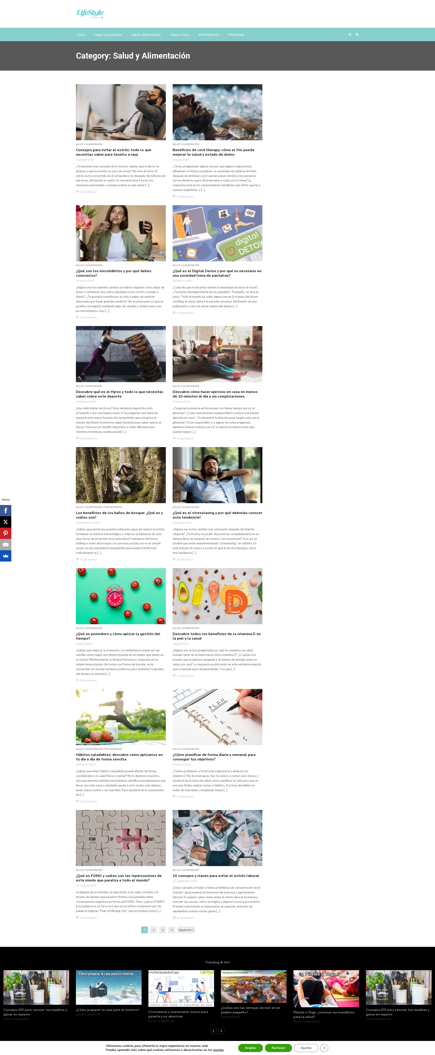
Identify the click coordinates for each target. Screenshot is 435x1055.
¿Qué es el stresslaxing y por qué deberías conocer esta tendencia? (217, 515)
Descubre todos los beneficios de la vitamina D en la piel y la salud (217, 636)
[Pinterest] (5, 533)
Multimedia (236, 34)
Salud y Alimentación (146, 34)
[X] (5, 522)
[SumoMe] (5, 556)
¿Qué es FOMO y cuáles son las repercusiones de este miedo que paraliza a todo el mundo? (119, 878)
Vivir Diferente (208, 34)
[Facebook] (5, 510)
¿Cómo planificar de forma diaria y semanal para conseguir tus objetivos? (214, 757)
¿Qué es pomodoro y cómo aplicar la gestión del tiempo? (118, 636)
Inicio (81, 34)
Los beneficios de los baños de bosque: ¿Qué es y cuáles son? (119, 515)
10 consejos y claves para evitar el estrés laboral (216, 876)
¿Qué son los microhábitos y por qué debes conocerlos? (113, 273)
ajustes (218, 1050)
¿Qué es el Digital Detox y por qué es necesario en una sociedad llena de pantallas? (217, 273)
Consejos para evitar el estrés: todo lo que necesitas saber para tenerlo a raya (113, 152)
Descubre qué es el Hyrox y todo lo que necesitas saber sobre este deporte (119, 394)
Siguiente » (186, 930)
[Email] (5, 544)
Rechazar (278, 1048)
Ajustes (306, 1048)
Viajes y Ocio (179, 34)
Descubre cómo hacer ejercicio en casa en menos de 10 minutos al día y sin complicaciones (215, 394)
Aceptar (250, 1048)
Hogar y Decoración (108, 34)
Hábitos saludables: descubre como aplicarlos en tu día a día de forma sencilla (119, 757)
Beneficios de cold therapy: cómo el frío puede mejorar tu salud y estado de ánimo (213, 152)
